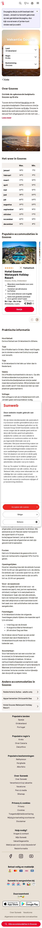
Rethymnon (21, 759)
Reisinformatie (21, 848)
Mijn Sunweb (21, 837)
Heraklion (25, 102)
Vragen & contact (21, 833)
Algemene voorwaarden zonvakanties (21, 916)
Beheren (20, 522)
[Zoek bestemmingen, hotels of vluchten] (20, 3)
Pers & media (21, 790)
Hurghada (21, 763)
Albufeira (21, 767)
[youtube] (31, 858)
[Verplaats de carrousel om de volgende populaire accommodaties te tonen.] (37, 319)
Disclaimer (21, 821)
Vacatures (21, 786)
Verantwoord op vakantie (21, 783)
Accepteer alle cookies (20, 507)
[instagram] (21, 858)
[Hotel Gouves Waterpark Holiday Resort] (19, 277)
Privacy (21, 806)
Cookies (21, 810)
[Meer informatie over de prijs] (33, 303)
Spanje (21, 720)
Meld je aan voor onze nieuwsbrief (21, 845)
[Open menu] (38, 3)
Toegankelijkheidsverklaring (21, 814)
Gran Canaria (21, 743)
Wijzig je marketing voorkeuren (21, 817)
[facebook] (10, 858)
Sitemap (21, 794)
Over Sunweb (21, 779)
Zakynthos (21, 747)
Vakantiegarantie (21, 841)
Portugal (21, 727)
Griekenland (21, 723)
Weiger (20, 514)
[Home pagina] (2, 3)
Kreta (26, 108)
